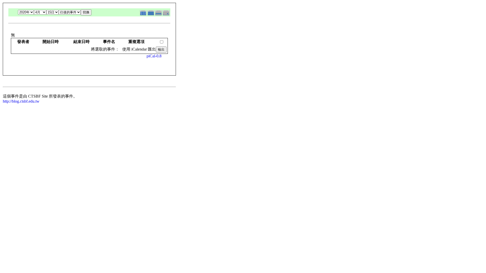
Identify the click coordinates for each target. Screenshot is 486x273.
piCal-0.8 (154, 56)
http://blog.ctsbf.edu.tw (21, 101)
